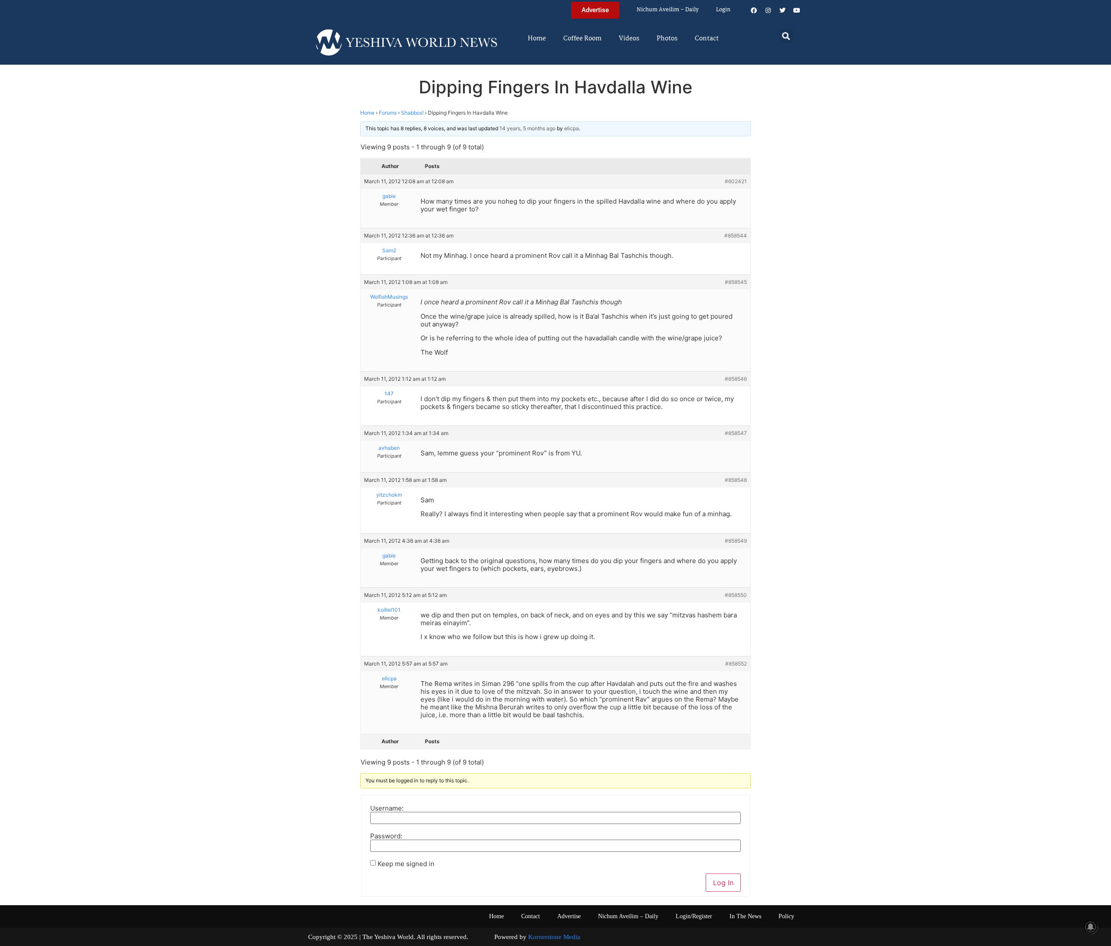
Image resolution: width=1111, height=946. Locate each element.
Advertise (569, 916)
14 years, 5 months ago (528, 128)
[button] (786, 36)
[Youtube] (797, 10)
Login (723, 9)
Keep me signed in (406, 863)
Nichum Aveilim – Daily (668, 9)
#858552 (736, 663)
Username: (387, 808)
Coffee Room (582, 38)
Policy (786, 916)
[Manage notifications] (1091, 927)
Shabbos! (412, 112)
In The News (745, 916)
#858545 (736, 282)
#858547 (736, 433)
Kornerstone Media (554, 936)
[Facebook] (754, 10)
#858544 (735, 235)
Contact (707, 38)
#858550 (736, 595)
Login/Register (694, 916)
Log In (723, 882)
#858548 (736, 480)
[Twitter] (782, 10)
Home (537, 38)
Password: (386, 836)
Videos (629, 38)
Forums (388, 112)
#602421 (736, 181)
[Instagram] (768, 10)
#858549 (736, 540)
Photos (667, 38)
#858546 (736, 379)
